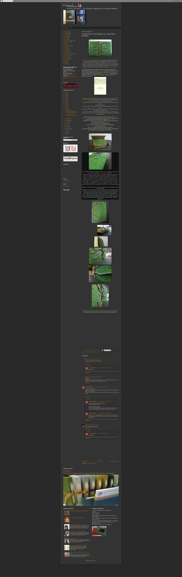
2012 (66, 108)
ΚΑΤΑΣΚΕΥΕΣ (67, 52)
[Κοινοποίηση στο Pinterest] (110, 350)
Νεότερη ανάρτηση (85, 461)
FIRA (65, 62)
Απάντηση (87, 362)
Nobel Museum (100, 70)
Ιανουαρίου (68, 130)
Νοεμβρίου (68, 118)
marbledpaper (67, 44)
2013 (66, 107)
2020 (66, 97)
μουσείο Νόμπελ (87, 60)
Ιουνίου (67, 123)
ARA (65, 43)
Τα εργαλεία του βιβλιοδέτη (69, 53)
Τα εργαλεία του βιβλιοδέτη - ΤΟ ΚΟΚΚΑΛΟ (78, 545)
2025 (66, 92)
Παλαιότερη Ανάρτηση (114, 461)
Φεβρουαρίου (68, 128)
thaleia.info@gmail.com (71, 74)
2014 (66, 105)
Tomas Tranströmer (113, 66)
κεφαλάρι (66, 63)
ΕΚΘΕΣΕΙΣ (66, 33)
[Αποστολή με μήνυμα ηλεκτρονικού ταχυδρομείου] (105, 350)
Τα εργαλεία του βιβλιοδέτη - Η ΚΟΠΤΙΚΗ (78, 524)
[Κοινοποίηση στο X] (107, 350)
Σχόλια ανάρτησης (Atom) (91, 463)
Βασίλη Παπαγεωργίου (87, 99)
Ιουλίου (67, 121)
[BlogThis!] (106, 350)
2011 (66, 132)
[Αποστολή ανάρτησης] (102, 350)
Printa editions (111, 119)
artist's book (66, 59)
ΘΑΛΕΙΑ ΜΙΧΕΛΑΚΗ (93, 367)
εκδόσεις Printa (91, 101)
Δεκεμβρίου (68, 110)
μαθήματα (66, 36)
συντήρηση (66, 56)
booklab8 (66, 50)
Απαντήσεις (88, 365)
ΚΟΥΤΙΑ (65, 39)
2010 (66, 133)
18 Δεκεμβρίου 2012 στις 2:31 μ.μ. (93, 359)
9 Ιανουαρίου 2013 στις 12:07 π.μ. (105, 401)
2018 (66, 98)
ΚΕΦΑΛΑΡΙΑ (72, 538)
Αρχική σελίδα (65, 27)
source (106, 122)
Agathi (86, 424)
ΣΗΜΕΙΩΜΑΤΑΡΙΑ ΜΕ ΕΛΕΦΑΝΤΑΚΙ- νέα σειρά (79, 510)
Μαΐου (67, 125)
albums (65, 47)
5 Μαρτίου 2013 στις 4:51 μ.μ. (94, 424)
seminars (66, 34)
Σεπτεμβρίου (68, 120)
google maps (66, 185)
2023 (66, 95)
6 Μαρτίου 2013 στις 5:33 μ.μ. (104, 433)
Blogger (94, 560)
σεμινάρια (66, 37)
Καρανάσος (105, 171)
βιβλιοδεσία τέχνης (67, 46)
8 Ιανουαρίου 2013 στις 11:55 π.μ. (96, 376)
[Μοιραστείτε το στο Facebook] (109, 350)
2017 (66, 100)
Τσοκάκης (101, 172)
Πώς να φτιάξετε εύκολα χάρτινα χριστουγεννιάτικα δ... (70, 115)
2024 (66, 93)
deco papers (66, 49)
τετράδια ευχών (67, 57)
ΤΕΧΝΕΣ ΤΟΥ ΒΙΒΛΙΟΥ (68, 40)
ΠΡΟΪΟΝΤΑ (66, 31)
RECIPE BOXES (67, 471)
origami (65, 60)
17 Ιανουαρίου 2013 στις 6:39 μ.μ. (105, 413)
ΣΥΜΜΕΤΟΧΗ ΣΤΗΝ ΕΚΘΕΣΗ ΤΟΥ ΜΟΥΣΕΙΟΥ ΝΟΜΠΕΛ (71, 112)
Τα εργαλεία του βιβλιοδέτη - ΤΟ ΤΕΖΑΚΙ (77, 531)
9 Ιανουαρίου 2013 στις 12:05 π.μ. (101, 386)
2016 (66, 102)
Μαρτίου (67, 126)
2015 (66, 103)
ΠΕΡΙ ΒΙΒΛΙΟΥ (67, 55)
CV (71, 27)
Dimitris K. (87, 376)
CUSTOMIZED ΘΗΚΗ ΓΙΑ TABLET (76, 517)
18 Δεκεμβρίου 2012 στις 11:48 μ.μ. (105, 367)
